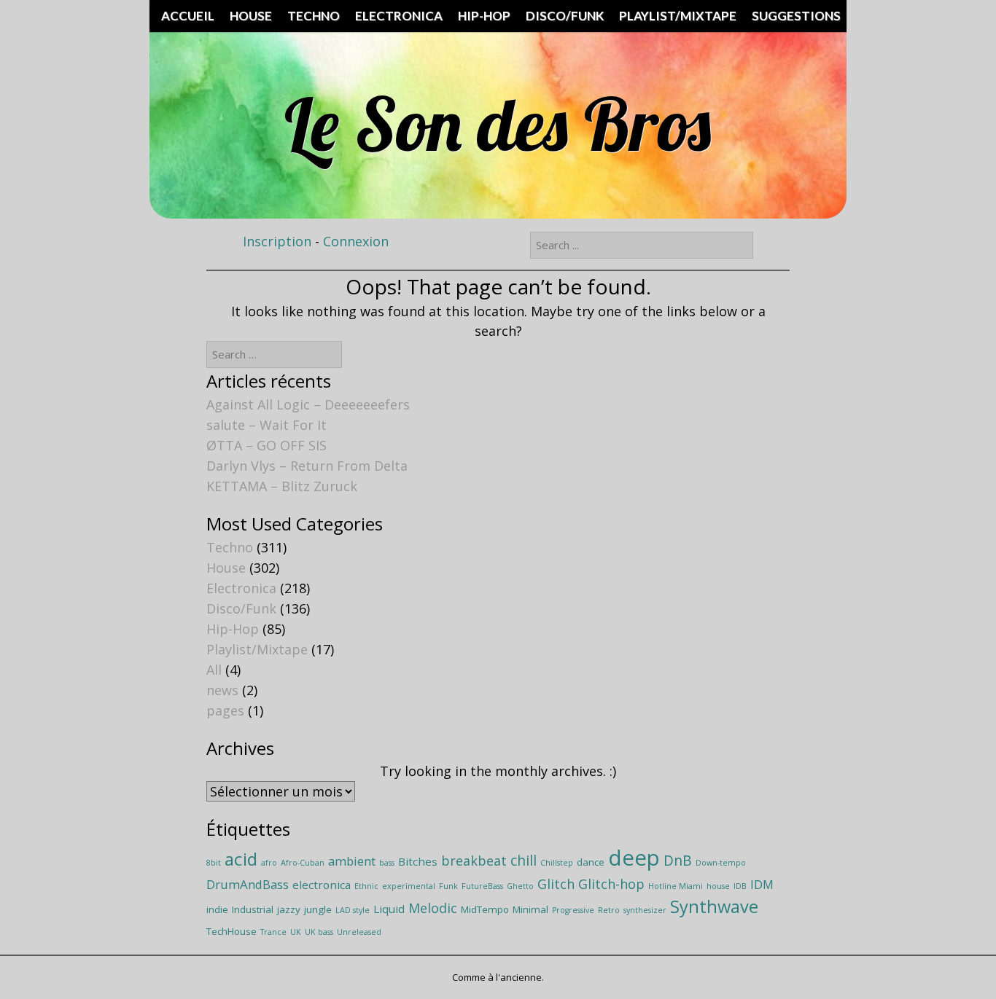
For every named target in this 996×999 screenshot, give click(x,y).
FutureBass (482, 886)
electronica (321, 884)
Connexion (356, 241)
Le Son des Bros (497, 123)
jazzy (288, 909)
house (718, 886)
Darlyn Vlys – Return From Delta (307, 465)
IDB (740, 886)
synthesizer (644, 910)
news (222, 690)
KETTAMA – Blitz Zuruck (281, 486)
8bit (213, 863)
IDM (762, 884)
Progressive (573, 910)
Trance (273, 932)
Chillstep (556, 863)
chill (523, 860)
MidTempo (485, 909)
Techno (313, 15)
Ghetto (520, 886)
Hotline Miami (675, 886)
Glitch (556, 884)
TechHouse (231, 931)
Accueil (187, 15)
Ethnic (366, 886)
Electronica (399, 15)
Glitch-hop (611, 884)
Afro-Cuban (302, 863)
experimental (408, 886)
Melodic (432, 908)
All (214, 669)
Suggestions (796, 15)
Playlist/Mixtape (677, 15)
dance (590, 862)
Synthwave (714, 906)
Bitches (417, 861)
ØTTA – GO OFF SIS (266, 445)
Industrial (252, 909)
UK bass (319, 932)
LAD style (352, 910)
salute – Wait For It (266, 425)
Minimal (530, 909)
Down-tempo (721, 863)
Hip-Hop (484, 15)
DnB (678, 860)
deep (634, 857)
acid (241, 859)
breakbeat (474, 860)
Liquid (389, 908)
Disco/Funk (565, 15)
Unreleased (359, 932)
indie (217, 909)
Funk (448, 886)
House (251, 15)
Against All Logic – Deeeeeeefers (308, 404)
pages (225, 710)
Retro (609, 910)
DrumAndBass (247, 884)
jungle (318, 909)
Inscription (277, 241)
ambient (352, 861)
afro (269, 863)
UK (295, 932)
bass (386, 863)
